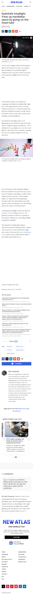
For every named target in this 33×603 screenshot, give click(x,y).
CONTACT (5, 574)
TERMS (4, 569)
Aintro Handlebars (25, 232)
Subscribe (16, 537)
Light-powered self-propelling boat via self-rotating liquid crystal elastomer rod (15, 298)
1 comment (18, 363)
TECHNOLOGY (22, 557)
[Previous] (4, 438)
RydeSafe (19, 289)
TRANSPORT (27, 6)
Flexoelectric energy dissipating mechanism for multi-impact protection (15, 324)
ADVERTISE (5, 566)
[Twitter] (6, 31)
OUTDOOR (19, 6)
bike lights (19, 346)
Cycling (9, 350)
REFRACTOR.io (22, 562)
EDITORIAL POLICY (7, 559)
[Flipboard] (16, 31)
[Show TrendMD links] (30, 341)
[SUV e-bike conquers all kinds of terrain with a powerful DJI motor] (16, 429)
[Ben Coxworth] (4, 373)
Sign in (6, 480)
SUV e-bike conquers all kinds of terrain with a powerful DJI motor (15, 441)
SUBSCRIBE (5, 554)
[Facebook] (3, 31)
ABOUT (4, 557)
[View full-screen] (31, 38)
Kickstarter (11, 289)
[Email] (20, 31)
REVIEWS (4, 564)
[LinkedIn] (9, 31)
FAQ (3, 579)
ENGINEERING (10, 6)
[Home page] (16, 2)
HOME (3, 552)
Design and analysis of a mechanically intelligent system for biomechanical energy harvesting (16, 310)
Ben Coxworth (13, 371)
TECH (3, 6)
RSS (3, 576)
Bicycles (4, 10)
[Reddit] (13, 31)
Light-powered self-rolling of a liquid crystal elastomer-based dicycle (16, 304)
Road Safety (20, 350)
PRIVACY (4, 571)
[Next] (28, 438)
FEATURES (5, 562)
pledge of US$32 (8, 213)
